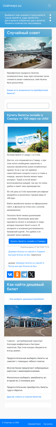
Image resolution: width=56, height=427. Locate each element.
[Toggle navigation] (49, 5)
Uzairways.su (12, 5)
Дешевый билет (34, 424)
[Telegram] (24, 274)
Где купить (48, 424)
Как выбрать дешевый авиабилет (27, 299)
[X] (31, 274)
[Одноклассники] (17, 274)
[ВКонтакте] (10, 274)
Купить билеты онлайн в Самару (28, 241)
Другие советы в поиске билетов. (24, 396)
